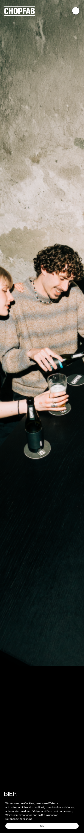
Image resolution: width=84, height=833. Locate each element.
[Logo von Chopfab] (19, 14)
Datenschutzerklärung (19, 818)
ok (42, 825)
